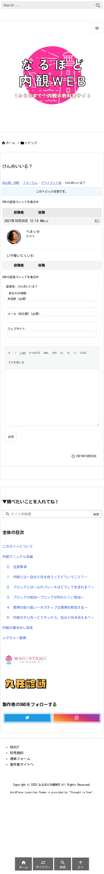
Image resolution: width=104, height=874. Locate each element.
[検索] (98, 5)
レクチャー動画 (14, 638)
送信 (11, 436)
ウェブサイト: (16, 328)
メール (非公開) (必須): (24, 313)
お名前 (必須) (16, 298)
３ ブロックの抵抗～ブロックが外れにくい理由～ (45, 597)
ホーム (10, 142)
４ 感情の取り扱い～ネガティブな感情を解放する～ (47, 607)
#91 (97, 221)
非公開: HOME (10, 182)
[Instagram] (76, 717)
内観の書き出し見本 (17, 627)
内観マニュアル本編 (17, 556)
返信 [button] (46, 221)
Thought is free (80, 792)
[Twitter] (27, 717)
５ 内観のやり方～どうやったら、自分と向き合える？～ (50, 617)
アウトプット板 (51, 182)
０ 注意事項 (16, 567)
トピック (31, 142)
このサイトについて (17, 546)
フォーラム (30, 182)
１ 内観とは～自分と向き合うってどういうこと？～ (47, 577)
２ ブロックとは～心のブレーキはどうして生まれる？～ (50, 587)
